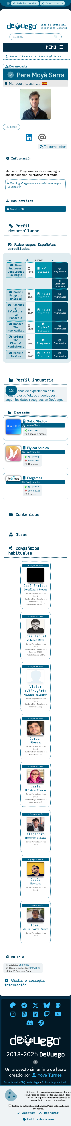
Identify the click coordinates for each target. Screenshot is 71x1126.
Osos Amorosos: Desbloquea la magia (16, 270)
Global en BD (16, 209)
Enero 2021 (33, 490)
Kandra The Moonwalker (16, 327)
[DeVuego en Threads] (24, 1014)
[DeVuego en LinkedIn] (35, 1014)
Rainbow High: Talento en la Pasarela (16, 311)
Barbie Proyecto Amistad (16, 295)
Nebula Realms (17, 354)
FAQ (22, 1082)
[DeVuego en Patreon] (13, 1005)
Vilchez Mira (35, 640)
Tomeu (36, 925)
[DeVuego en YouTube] (58, 1014)
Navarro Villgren (35, 694)
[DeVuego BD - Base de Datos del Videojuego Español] (35, 26)
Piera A (35, 742)
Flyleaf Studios (43, 329)
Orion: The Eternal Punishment (16, 341)
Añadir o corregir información (24, 982)
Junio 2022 (33, 430)
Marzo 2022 (34, 460)
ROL (53, 260)
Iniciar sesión (26, 3)
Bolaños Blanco (35, 790)
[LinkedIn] (29, 139)
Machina (35, 883)
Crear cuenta (53, 3)
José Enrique (35, 586)
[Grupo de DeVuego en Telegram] (24, 1005)
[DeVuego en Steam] (41, 1023)
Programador (60, 271)
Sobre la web (11, 1082)
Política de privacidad (54, 1082)
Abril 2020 (33, 487)
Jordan (35, 738)
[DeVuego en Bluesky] (47, 1005)
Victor (36, 688)
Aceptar (27, 1113)
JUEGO (8, 260)
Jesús (36, 879)
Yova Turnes (49, 1075)
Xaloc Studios (44, 270)
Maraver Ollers (35, 838)
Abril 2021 (33, 457)
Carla (36, 786)
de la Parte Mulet (35, 929)
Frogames (43, 343)
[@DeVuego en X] (35, 1005)
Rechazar (50, 1113)
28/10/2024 (25, 965)
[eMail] (42, 139)
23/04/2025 (34, 968)
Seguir (13, 126)
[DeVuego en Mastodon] (58, 1005)
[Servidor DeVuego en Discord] (30, 1023)
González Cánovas (35, 589)
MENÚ (52, 47)
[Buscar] (56, 36)
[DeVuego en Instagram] (13, 1014)
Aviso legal (33, 1082)
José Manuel (36, 636)
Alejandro (36, 834)
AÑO (27, 260)
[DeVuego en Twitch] (47, 1014)
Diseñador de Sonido (60, 285)
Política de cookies (40, 1119)
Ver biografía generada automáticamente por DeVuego (34, 185)
